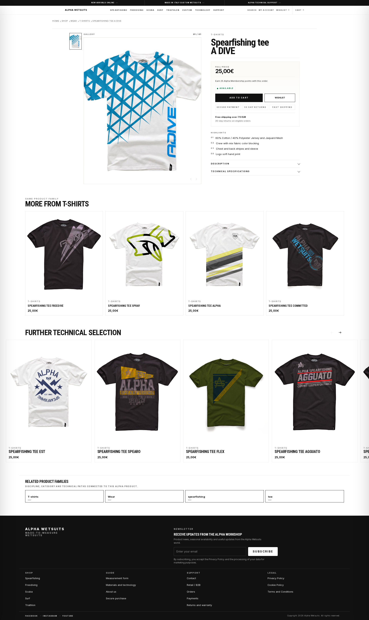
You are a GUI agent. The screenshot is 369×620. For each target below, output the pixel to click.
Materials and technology (121, 585)
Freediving (137, 10)
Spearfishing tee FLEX (205, 451)
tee (270, 496)
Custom (187, 10)
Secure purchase (116, 598)
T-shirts (84, 21)
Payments (192, 598)
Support (218, 10)
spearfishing (196, 496)
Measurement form (117, 578)
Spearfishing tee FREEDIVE (45, 305)
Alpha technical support (263, 3)
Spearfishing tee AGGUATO (297, 451)
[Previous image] (191, 179)
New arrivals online (102, 3)
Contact (191, 578)
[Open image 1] (75, 41)
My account (266, 10)
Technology (202, 10)
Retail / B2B (193, 585)
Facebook (31, 616)
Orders (191, 591)
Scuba (150, 10)
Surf (160, 10)
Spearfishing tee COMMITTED (288, 305)
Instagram (50, 616)
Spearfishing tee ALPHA (204, 305)
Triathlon (172, 10)
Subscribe (263, 551)
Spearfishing (118, 10)
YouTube (67, 616)
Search (252, 10)
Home (55, 21)
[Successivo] (340, 332)
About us (111, 591)
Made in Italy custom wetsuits (183, 3)
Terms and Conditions (280, 591)
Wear (74, 21)
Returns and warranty (199, 605)
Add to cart (238, 97)
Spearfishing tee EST (27, 451)
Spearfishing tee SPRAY (124, 305)
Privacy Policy (276, 578)
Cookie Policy (276, 585)
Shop (65, 21)
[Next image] (196, 179)
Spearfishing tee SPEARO (118, 451)
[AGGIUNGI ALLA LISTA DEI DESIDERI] (279, 98)
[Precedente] (332, 332)
